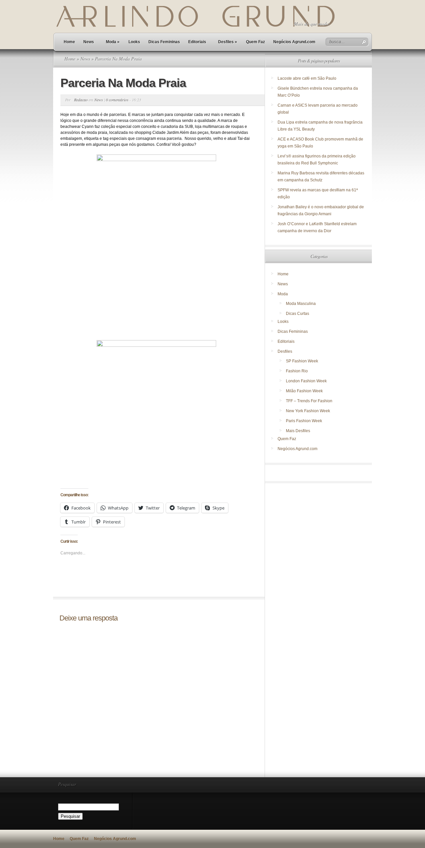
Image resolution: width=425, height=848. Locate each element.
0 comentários (117, 99)
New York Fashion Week (308, 411)
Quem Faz (255, 42)
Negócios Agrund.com (294, 42)
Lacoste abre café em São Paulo (307, 78)
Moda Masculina (301, 303)
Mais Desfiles (298, 430)
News (88, 42)
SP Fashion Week (302, 361)
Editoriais (197, 42)
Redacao (81, 99)
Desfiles (227, 42)
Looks (134, 42)
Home (69, 42)
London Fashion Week (306, 381)
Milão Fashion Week (304, 391)
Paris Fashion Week (304, 421)
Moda (113, 42)
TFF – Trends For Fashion (309, 401)
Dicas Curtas (297, 313)
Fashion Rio (297, 371)
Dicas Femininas (164, 42)
